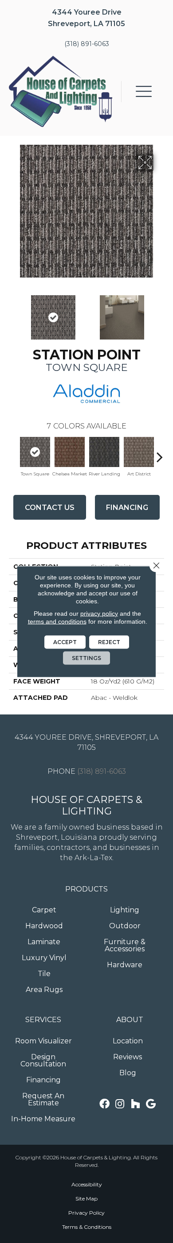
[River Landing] (104, 452)
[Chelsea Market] (69, 452)
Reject (109, 642)
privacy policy (99, 613)
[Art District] (139, 452)
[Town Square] (35, 452)
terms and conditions (57, 621)
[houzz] (135, 1104)
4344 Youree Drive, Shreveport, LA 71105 (86, 742)
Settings (86, 658)
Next (159, 313)
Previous (13, 313)
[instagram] (119, 1104)
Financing (127, 507)
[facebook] (104, 1104)
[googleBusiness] (151, 1104)
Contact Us (50, 507)
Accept (65, 642)
